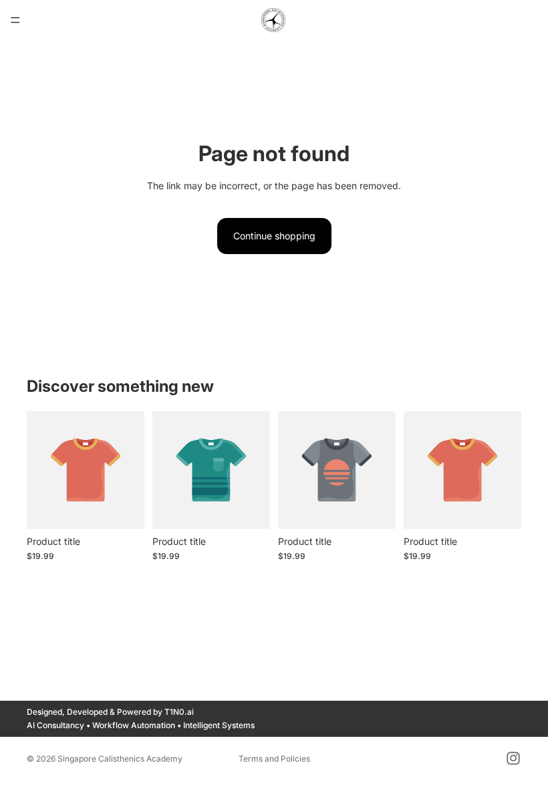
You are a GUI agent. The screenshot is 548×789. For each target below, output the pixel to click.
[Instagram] (513, 758)
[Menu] (15, 20)
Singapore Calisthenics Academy (119, 759)
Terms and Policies (274, 759)
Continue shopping (274, 235)
